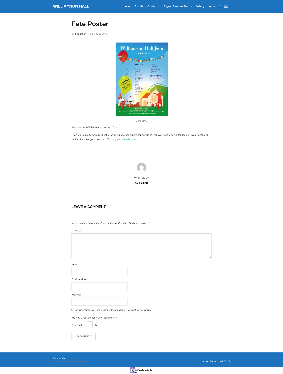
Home (127, 6)
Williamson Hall (71, 6)
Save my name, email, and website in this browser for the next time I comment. (113, 310)
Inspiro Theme (209, 361)
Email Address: (79, 279)
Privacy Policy (60, 358)
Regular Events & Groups (178, 6)
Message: (76, 230)
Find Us (138, 6)
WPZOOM (225, 361)
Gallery (200, 6)
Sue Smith (80, 33)
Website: (76, 294)
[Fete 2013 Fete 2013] (142, 79)
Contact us (153, 6)
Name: (75, 264)
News (211, 6)
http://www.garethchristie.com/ (119, 139)
